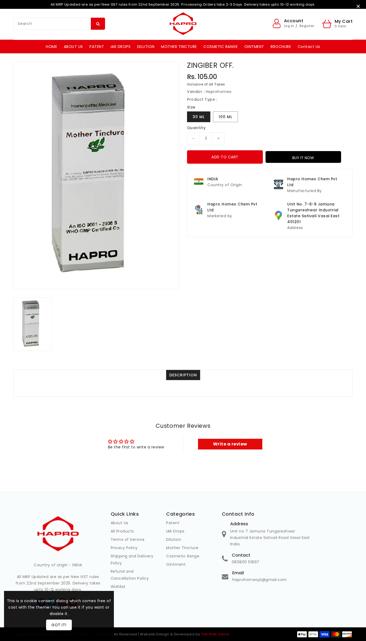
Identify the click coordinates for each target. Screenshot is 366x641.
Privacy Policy (124, 547)
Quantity (196, 128)
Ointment (176, 564)
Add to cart (224, 157)
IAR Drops (175, 531)
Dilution (173, 539)
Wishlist (118, 586)
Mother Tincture (182, 547)
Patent (173, 523)
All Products (122, 531)
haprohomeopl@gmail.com (259, 579)
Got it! (58, 625)
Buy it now (303, 157)
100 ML (225, 116)
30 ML (199, 116)
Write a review (230, 444)
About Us (119, 523)
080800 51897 (245, 562)
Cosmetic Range (182, 556)
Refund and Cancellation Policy (130, 575)
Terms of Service (128, 539)
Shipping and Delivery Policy (132, 559)
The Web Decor (215, 634)
